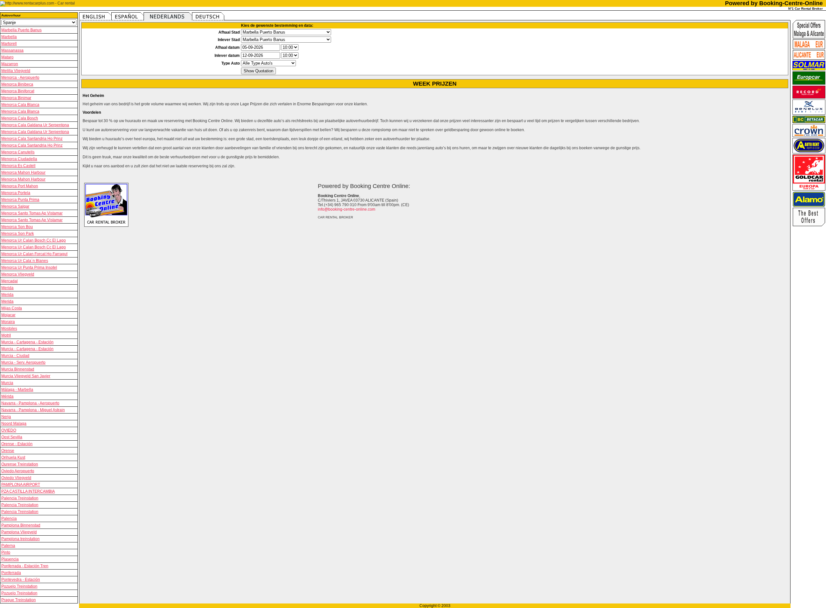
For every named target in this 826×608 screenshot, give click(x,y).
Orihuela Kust (13, 457)
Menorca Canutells (18, 152)
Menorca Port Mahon (19, 186)
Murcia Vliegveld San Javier (25, 376)
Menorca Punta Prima (20, 199)
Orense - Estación (17, 444)
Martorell (9, 43)
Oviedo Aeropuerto (17, 471)
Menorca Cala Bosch (19, 118)
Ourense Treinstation (19, 464)
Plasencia (10, 559)
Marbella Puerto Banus (21, 30)
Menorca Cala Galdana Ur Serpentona (35, 125)
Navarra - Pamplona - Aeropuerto (30, 403)
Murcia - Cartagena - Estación (27, 342)
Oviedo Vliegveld (16, 478)
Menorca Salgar (15, 206)
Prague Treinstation (18, 600)
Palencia (9, 518)
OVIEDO (8, 430)
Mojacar (8, 315)
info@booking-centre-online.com (346, 209)
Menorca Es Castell (18, 165)
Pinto (5, 552)
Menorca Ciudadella (19, 159)
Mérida (7, 396)
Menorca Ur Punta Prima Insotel (29, 267)
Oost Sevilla (11, 437)
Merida (7, 288)
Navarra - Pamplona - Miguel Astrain (33, 410)
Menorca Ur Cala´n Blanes (24, 260)
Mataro (7, 57)
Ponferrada (11, 573)
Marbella (9, 37)
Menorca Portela (15, 193)
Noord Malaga (13, 423)
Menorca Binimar (16, 98)
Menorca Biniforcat (17, 91)
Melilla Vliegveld (15, 70)
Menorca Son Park (17, 233)
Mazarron (9, 64)
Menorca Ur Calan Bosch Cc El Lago (33, 240)
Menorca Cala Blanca (20, 104)
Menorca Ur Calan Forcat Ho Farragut (34, 254)
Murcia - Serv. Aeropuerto (23, 362)
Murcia (7, 383)
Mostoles (9, 328)
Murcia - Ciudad (15, 355)
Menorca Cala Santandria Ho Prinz (32, 138)
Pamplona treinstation (20, 539)
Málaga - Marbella (17, 389)
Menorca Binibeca (17, 84)
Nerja (6, 416)
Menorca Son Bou (17, 227)
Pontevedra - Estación (20, 579)
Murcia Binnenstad (17, 369)
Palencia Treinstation (19, 498)
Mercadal (9, 281)
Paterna (8, 545)
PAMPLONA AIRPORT (20, 484)
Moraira (8, 322)
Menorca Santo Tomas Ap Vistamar (32, 213)
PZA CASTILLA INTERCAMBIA (28, 491)
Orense (7, 450)
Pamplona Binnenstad (20, 525)
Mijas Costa (11, 308)
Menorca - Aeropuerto (20, 77)
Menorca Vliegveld (17, 274)
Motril (6, 335)
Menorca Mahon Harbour (23, 172)
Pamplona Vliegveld (19, 532)
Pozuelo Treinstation (19, 586)
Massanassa (12, 50)
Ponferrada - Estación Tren (24, 566)
